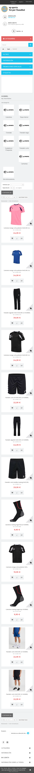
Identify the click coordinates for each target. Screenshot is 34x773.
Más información (13, 771)
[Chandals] (8, 125)
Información (8, 60)
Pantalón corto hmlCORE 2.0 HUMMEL (17, 652)
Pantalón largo (24, 133)
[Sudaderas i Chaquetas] (8, 141)
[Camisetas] (24, 156)
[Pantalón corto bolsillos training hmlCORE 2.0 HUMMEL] (17, 468)
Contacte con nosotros (13, 2)
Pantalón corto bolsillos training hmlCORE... (17, 482)
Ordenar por (6, 184)
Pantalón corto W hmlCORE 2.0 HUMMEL (17, 397)
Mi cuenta (5, 758)
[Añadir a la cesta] (12, 238)
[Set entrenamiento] (8, 172)
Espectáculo (6, 188)
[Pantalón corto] (24, 141)
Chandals (9, 133)
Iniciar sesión (29, 1)
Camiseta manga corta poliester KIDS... (17, 567)
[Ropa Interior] (24, 110)
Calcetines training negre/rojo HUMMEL (17, 609)
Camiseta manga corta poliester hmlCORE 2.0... (17, 228)
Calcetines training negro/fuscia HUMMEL (17, 525)
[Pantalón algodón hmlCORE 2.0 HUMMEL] (17, 426)
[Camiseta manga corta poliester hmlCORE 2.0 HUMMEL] (17, 214)
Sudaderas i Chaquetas (8, 149)
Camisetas (24, 164)
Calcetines (9, 117)
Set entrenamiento (9, 179)
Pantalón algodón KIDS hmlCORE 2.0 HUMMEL (17, 313)
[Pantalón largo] (24, 125)
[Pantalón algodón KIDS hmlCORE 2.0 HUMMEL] (17, 299)
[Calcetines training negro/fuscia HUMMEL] (17, 511)
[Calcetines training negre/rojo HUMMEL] (17, 596)
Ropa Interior (24, 117)
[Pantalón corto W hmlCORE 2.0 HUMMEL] (17, 384)
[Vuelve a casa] (3, 49)
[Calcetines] (8, 110)
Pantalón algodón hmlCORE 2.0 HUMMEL (17, 440)
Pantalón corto (24, 148)
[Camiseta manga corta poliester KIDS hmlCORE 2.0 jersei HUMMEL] (17, 553)
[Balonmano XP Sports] (13, 9)
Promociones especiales (12, 67)
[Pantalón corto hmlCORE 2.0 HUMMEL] (17, 638)
